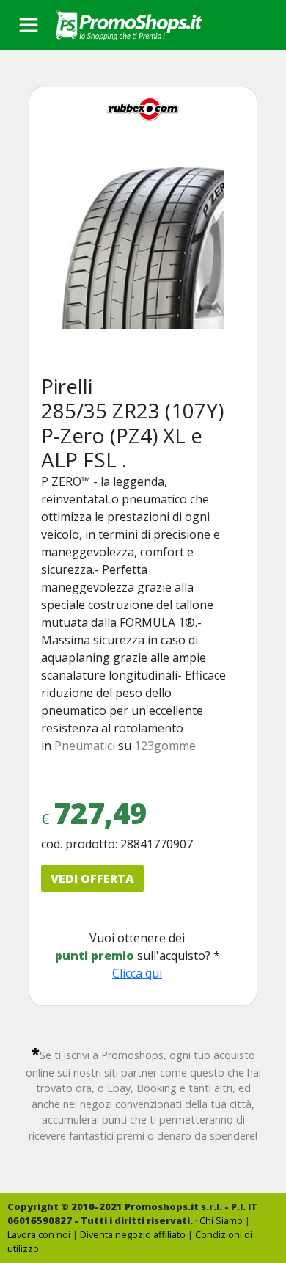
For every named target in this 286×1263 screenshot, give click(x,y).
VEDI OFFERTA (92, 878)
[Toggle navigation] (28, 25)
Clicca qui (137, 973)
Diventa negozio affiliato (133, 1234)
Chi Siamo (221, 1220)
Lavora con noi (38, 1234)
